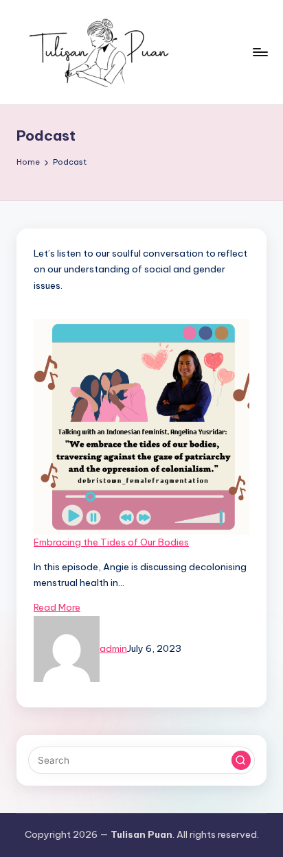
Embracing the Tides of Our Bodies (111, 542)
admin (113, 648)
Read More (57, 607)
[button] (241, 760)
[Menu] (260, 52)
